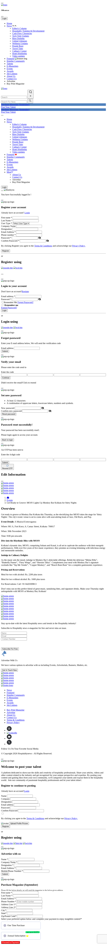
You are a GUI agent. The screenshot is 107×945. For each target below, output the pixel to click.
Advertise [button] (11, 712)
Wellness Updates (20, 43)
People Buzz (17, 46)
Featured (10, 58)
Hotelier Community (16, 695)
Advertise (11, 81)
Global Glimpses (19, 41)
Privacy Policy (13, 722)
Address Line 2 (8, 907)
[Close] (2, 16)
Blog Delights (18, 38)
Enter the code (7, 372)
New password (7, 408)
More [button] (9, 172)
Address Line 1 (8, 904)
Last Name (6, 220)
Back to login (7, 440)
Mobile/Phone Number (12, 871)
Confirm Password (10, 241)
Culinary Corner (19, 51)
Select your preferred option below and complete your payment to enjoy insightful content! (41, 919)
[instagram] (9, 730)
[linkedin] (12, 733)
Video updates (18, 56)
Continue (5, 378)
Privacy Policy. (78, 246)
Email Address (8, 232)
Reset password (8, 414)
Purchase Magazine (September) (15, 104)
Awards (10, 71)
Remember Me (10, 302)
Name (3, 796)
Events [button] (10, 68)
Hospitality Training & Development (28, 31)
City (3, 910)
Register (5, 251)
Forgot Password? (25, 302)
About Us (11, 76)
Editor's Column (19, 28)
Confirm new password (11, 411)
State (4, 913)
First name (6, 217)
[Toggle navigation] (2, 115)
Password (6, 238)
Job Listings (12, 73)
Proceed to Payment (10, 942)
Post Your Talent (8, 107)
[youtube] (9, 738)
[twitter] (9, 744)
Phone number (8, 235)
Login (4, 18)
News (9, 26)
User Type (6, 223)
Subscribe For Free (10, 649)
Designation (6, 229)
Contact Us (12, 78)
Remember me (11, 305)
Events (10, 500)
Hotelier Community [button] (16, 61)
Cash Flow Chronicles (22, 33)
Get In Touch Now (9, 670)
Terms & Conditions (43, 246)
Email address (8, 296)
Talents (10, 63)
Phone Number (8, 901)
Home (9, 23)
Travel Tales (17, 48)
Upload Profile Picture (19, 823)
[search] (30, 94)
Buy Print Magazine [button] (15, 710)
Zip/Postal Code (8, 916)
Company (5, 799)
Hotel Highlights (19, 53)
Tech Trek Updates (20, 36)
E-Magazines (12, 66)
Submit (5, 351)
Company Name (8, 226)
